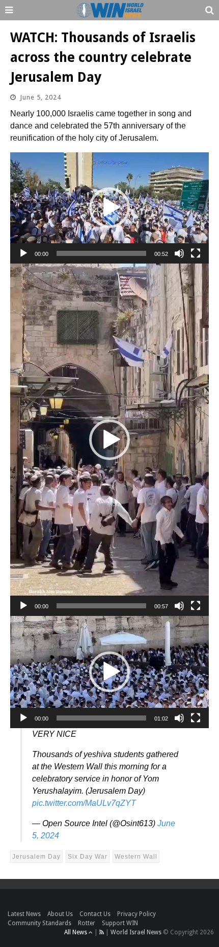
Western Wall (136, 856)
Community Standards (39, 923)
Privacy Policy (136, 914)
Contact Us (95, 914)
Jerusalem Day (36, 856)
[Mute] (179, 253)
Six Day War (87, 856)
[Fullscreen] (195, 253)
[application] (109, 208)
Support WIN (120, 923)
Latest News (24, 914)
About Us (60, 914)
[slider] (101, 253)
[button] (109, 207)
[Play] (23, 253)
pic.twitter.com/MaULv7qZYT (84, 803)
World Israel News (136, 932)
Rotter (86, 923)
